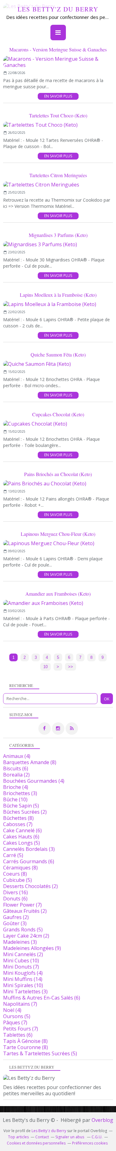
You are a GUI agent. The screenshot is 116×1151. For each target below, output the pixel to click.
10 (45, 666)
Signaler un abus (70, 1137)
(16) (15, 892)
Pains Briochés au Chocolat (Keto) (58, 474)
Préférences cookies (90, 1143)
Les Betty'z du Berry (58, 9)
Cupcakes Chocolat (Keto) (58, 414)
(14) (22, 979)
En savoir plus (58, 96)
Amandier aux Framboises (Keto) (58, 593)
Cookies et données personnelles (36, 1143)
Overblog (102, 1120)
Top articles (18, 1137)
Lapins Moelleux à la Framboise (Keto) (58, 294)
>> (70, 666)
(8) (29, 762)
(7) (17, 824)
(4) (16, 756)
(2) (16, 774)
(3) (20, 793)
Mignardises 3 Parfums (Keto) (58, 235)
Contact (42, 1137)
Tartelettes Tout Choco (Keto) (58, 115)
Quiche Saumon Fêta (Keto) (58, 354)
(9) (32, 948)
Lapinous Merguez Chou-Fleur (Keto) (58, 534)
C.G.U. (97, 1137)
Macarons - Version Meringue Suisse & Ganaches (58, 49)
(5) (21, 805)
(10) (15, 799)
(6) (15, 768)
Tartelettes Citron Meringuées (58, 175)
